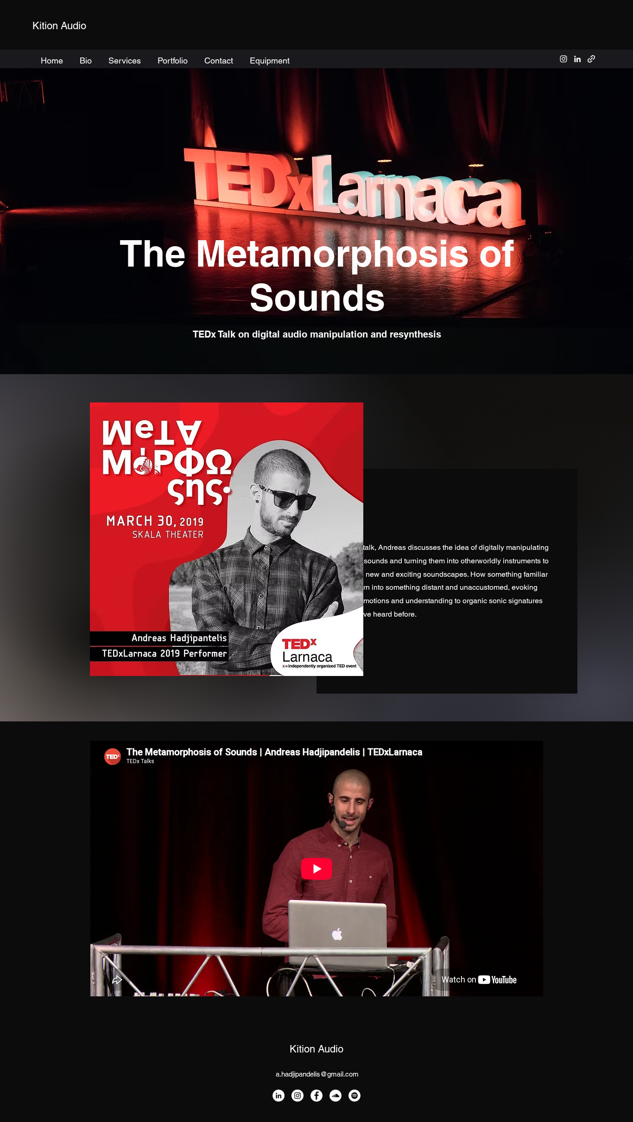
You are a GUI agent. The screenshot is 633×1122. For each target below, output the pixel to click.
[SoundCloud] (335, 1096)
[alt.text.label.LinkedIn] (577, 59)
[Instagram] (297, 1096)
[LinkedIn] (278, 1096)
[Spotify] (354, 1096)
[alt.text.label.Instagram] (563, 59)
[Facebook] (316, 1096)
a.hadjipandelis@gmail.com (317, 1074)
